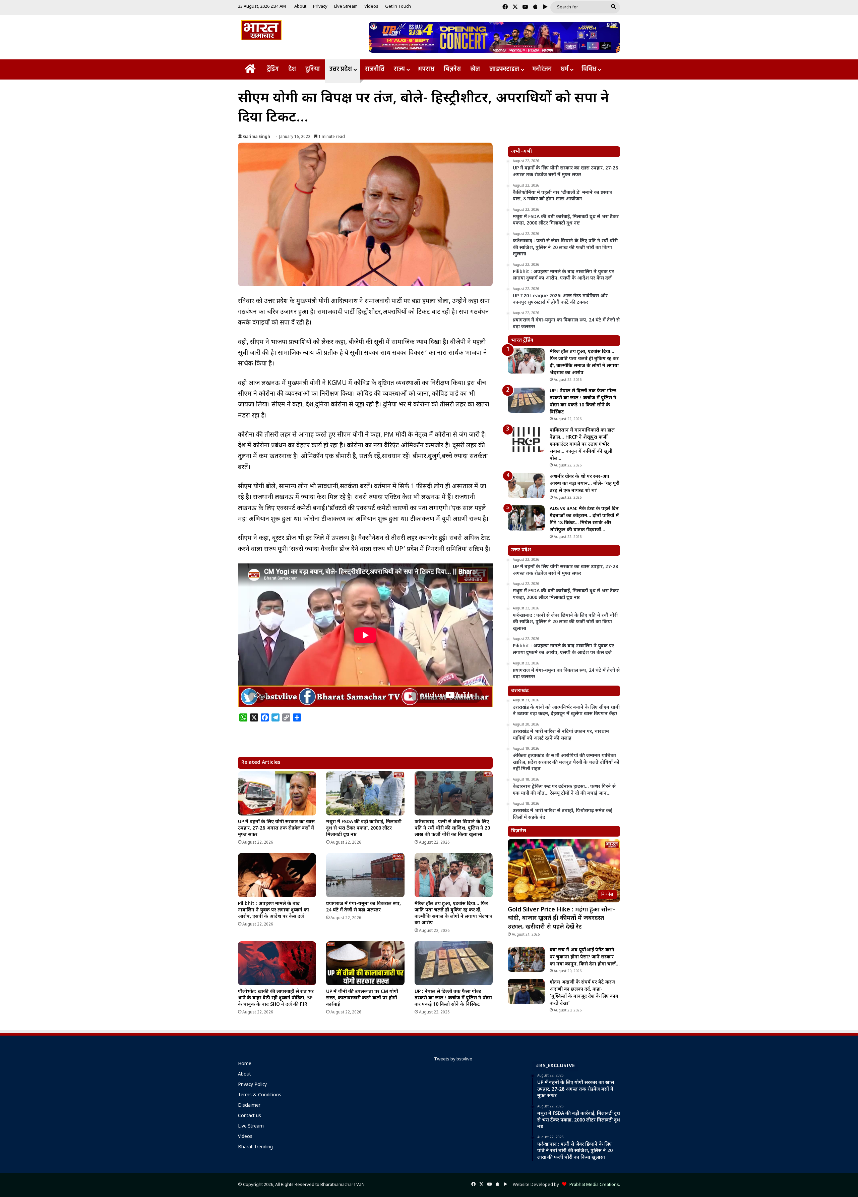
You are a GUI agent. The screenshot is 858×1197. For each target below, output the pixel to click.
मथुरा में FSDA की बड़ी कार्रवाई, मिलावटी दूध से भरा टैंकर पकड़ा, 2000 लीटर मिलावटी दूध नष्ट (364, 828)
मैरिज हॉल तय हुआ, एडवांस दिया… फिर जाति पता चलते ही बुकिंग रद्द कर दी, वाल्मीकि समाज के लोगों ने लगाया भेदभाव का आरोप (453, 913)
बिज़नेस (452, 69)
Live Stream (346, 6)
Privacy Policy (252, 1085)
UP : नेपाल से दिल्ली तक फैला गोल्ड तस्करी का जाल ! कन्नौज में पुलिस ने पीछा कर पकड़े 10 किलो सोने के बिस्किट (453, 998)
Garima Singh (256, 137)
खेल (475, 69)
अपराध (426, 69)
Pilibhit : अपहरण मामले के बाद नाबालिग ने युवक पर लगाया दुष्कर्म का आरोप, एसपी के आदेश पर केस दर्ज (273, 910)
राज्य (399, 69)
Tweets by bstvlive (453, 1059)
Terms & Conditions (259, 1095)
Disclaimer (249, 1106)
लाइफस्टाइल (504, 69)
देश (292, 69)
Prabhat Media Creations (592, 1185)
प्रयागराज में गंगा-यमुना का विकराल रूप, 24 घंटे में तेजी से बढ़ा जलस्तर (363, 907)
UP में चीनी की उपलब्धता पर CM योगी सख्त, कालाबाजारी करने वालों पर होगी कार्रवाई (362, 998)
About (300, 6)
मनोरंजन (541, 69)
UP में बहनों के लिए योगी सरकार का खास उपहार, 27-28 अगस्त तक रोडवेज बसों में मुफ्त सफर (276, 828)
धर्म (564, 69)
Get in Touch (398, 6)
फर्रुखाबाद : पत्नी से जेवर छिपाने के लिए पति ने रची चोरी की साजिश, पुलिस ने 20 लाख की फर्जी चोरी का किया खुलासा (452, 828)
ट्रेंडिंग (273, 69)
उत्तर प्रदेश (340, 69)
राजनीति (374, 69)
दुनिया (312, 69)
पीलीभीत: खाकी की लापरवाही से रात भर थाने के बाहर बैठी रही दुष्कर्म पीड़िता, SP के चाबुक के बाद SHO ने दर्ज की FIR (276, 998)
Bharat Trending (255, 1147)
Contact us (249, 1116)
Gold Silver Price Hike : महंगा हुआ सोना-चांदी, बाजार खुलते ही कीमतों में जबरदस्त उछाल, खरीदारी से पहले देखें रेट (561, 918)
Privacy (320, 6)
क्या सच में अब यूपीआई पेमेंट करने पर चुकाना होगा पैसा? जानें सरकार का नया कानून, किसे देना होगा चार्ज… (585, 957)
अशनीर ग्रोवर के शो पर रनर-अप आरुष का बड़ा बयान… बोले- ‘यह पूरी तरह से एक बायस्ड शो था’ (584, 483)
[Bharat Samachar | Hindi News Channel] (261, 30)
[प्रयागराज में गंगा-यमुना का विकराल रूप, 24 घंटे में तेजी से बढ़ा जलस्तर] (365, 875)
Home (244, 1064)
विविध (588, 69)
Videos (371, 6)
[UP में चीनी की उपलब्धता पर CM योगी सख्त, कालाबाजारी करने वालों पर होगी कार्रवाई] (365, 963)
